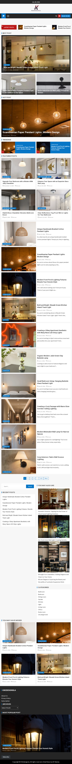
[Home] (4, 16)
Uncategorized (43, 614)
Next (46, 478)
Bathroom (6, 176)
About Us (4, 696)
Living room (6, 129)
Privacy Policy (6, 698)
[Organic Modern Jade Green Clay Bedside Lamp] (18, 360)
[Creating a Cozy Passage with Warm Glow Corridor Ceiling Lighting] (18, 411)
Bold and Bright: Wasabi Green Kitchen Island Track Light (26, 67)
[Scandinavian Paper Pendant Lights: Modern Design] (36, 118)
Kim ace (16, 70)
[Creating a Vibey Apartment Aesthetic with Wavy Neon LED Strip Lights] (18, 335)
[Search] (56, 16)
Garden (40, 599)
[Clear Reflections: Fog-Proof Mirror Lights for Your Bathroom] (54, 199)
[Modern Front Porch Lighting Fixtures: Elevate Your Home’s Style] (43, 147)
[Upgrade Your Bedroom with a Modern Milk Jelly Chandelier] (18, 168)
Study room (41, 612)
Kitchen (7, 64)
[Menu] (8, 16)
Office (40, 609)
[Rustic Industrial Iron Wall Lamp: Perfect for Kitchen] (54, 84)
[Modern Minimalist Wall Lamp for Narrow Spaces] (18, 436)
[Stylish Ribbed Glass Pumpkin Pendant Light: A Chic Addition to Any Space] (18, 84)
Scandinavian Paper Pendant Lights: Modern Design (31, 132)
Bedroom (6, 345)
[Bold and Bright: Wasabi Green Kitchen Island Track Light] (36, 54)
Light (48, 176)
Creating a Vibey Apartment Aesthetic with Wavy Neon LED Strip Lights (30, 748)
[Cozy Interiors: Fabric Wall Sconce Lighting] (18, 462)
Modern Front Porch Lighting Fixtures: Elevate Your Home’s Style (60, 148)
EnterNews (46, 762)
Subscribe (6, 757)
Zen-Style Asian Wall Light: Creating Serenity (52, 540)
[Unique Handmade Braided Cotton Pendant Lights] (18, 234)
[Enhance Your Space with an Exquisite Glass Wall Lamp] (54, 168)
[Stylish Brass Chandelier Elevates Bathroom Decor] (18, 199)
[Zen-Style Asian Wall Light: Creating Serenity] (53, 526)
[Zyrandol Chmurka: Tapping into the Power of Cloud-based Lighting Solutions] (53, 499)
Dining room (42, 597)
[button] (8, 16)
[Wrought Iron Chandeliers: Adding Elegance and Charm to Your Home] (53, 556)
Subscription (5, 701)
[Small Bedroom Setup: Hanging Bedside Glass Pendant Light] (18, 386)
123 (41, 478)
